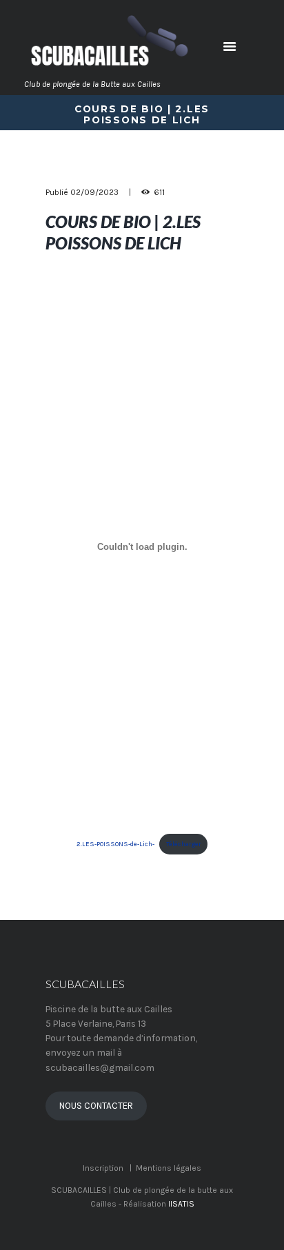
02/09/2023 (94, 192)
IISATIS (181, 1204)
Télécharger (183, 844)
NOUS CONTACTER (96, 1105)
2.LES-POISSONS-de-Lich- (115, 844)
